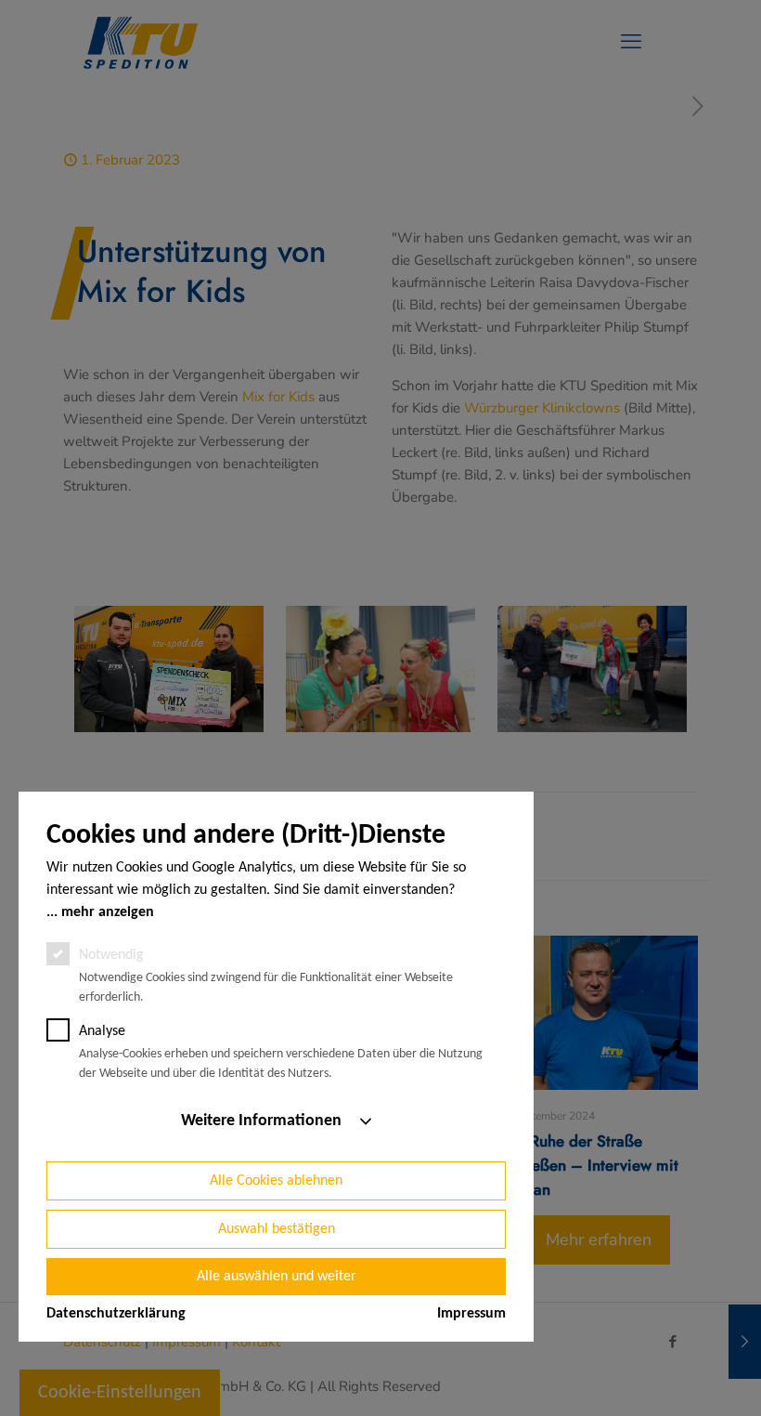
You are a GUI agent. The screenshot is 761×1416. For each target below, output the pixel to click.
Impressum (471, 1313)
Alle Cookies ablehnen (276, 1180)
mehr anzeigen (107, 912)
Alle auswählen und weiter (276, 1276)
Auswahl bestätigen (276, 1229)
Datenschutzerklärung (116, 1313)
